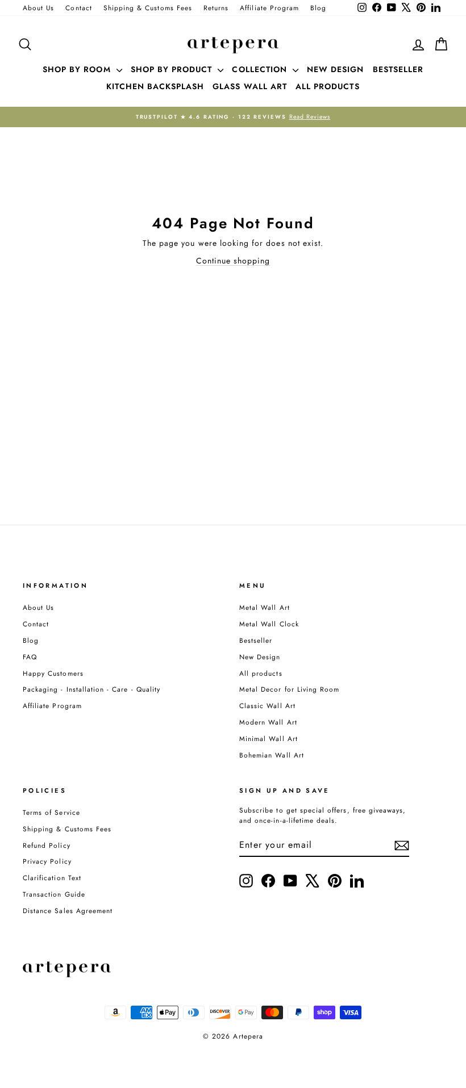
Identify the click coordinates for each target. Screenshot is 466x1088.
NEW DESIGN (335, 69)
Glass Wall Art (250, 86)
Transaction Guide (54, 894)
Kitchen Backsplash (155, 86)
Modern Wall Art (268, 722)
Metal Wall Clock (269, 624)
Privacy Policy (47, 861)
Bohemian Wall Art (271, 755)
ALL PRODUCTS (328, 86)
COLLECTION (261, 69)
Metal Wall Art (264, 607)
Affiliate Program (269, 7)
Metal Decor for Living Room (289, 689)
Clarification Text (52, 877)
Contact (78, 7)
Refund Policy (46, 845)
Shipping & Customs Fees (147, 7)
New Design (260, 657)
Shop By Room (78, 69)
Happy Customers (53, 673)
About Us (38, 7)
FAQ (30, 657)
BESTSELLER (398, 69)
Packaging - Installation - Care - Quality (91, 689)
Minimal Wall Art (268, 738)
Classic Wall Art (267, 705)
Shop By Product (173, 69)
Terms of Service (51, 812)
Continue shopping (233, 260)
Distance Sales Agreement (68, 910)
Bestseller (256, 640)
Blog (318, 7)
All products (260, 673)
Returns (215, 7)
